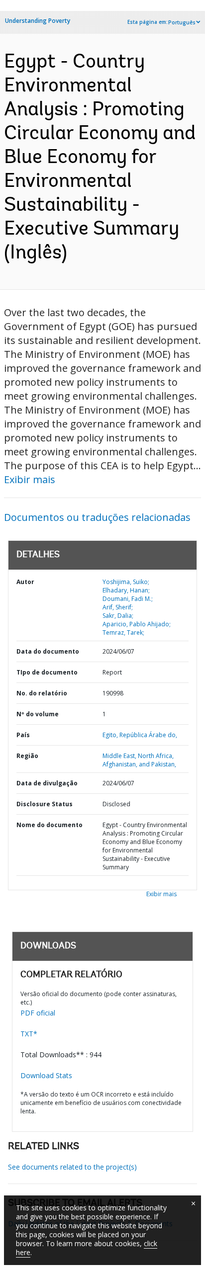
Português (182, 22)
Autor (25, 582)
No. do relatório (41, 693)
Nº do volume (37, 714)
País (23, 735)
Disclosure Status (44, 804)
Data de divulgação (47, 783)
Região (27, 756)
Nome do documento (49, 825)
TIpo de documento (47, 672)
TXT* (28, 1033)
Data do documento (47, 651)
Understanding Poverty (37, 20)
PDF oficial (37, 1012)
